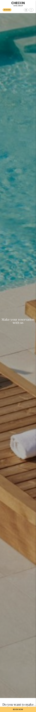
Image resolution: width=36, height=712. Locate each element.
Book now (7, 10)
